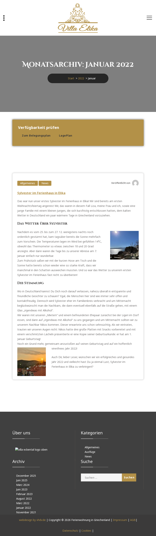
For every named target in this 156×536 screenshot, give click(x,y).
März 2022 (22, 503)
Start (71, 78)
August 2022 (24, 498)
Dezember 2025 (26, 475)
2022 (81, 78)
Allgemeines (27, 183)
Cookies (86, 530)
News (45, 183)
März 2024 (22, 485)
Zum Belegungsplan (36, 135)
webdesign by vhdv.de (32, 520)
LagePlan (65, 135)
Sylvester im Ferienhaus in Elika (41, 193)
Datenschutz (70, 530)
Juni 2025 (21, 480)
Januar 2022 (23, 507)
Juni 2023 (21, 489)
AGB (133, 520)
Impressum (120, 520)
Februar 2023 (24, 494)
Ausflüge (90, 452)
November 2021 (26, 512)
